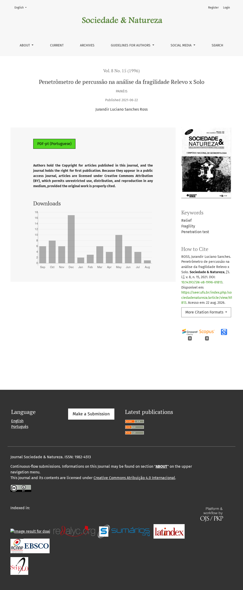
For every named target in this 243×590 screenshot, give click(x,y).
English (22, 7)
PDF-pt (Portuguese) (54, 143)
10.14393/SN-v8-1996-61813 (201, 282)
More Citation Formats (204, 312)
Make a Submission (91, 414)
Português (19, 426)
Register (213, 7)
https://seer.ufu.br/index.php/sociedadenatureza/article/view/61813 (206, 297)
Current (57, 45)
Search (217, 45)
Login (226, 7)
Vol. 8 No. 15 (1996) (121, 70)
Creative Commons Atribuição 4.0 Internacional (134, 478)
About (25, 45)
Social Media (181, 45)
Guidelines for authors (131, 45)
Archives (87, 45)
